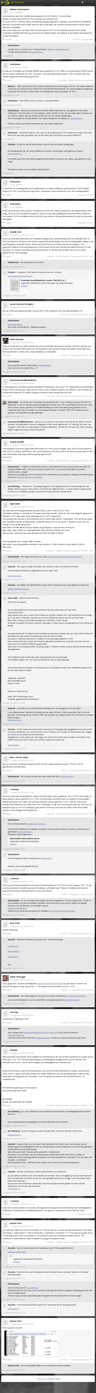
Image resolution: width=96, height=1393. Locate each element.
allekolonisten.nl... (15, 1135)
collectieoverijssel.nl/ (16, 1035)
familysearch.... (46, 858)
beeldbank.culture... (15, 324)
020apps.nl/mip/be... (43, 1038)
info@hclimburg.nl (72, 1000)
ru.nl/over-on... (13, 946)
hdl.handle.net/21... (15, 720)
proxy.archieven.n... (35, 52)
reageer (8, 39)
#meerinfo (7, 457)
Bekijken (24, 286)
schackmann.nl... (14, 1189)
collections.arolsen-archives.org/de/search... (64, 556)
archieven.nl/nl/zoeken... (36, 824)
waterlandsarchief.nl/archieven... (20, 276)
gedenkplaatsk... (45, 365)
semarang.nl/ (13, 956)
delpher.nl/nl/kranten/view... (59, 49)
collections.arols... (15, 576)
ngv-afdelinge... (33, 1288)
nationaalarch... (14, 745)
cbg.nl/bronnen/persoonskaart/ (29, 477)
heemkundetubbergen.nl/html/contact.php (41, 1032)
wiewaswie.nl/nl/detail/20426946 (51, 983)
